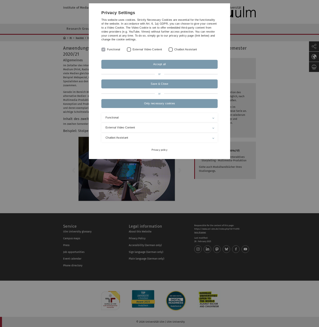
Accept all (159, 64)
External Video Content (147, 49)
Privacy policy (159, 149)
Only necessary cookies (159, 103)
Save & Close (159, 83)
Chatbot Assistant (185, 49)
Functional (113, 49)
